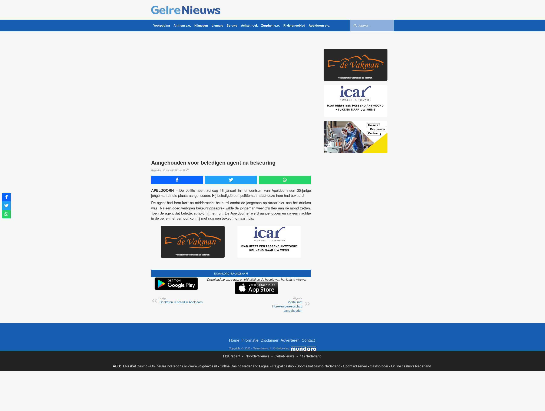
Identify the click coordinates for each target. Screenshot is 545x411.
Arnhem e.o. (182, 25)
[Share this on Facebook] (177, 180)
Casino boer (379, 366)
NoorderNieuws (257, 356)
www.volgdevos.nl (203, 366)
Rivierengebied (294, 25)
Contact (308, 340)
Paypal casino (283, 366)
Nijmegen (201, 25)
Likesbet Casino (135, 366)
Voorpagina (161, 25)
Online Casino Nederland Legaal (245, 366)
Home (234, 340)
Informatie (249, 340)
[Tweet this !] (231, 180)
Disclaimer (269, 340)
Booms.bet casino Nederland (318, 366)
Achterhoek (249, 25)
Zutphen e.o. (270, 25)
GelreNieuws (284, 356)
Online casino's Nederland (411, 366)
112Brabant (231, 356)
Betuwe (232, 25)
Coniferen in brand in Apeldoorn (181, 300)
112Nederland (310, 356)
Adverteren (290, 340)
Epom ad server (355, 366)
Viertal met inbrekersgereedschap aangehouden (287, 304)
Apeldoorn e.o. (319, 25)
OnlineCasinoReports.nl (168, 366)
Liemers (217, 25)
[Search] (355, 25)
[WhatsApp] (285, 180)
